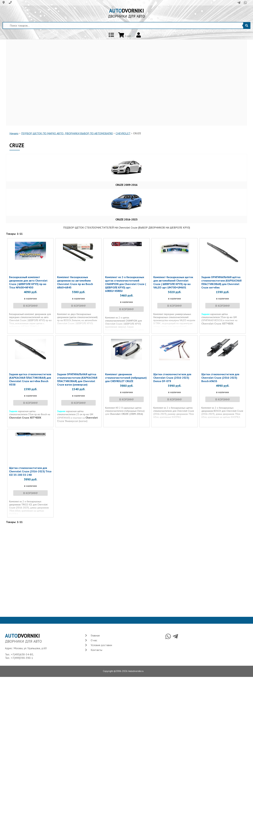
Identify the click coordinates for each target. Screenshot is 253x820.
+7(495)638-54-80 (22, 654)
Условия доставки (101, 645)
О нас (94, 640)
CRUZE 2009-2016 (126, 184)
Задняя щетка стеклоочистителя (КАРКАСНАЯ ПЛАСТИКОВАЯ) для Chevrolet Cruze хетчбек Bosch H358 (30, 379)
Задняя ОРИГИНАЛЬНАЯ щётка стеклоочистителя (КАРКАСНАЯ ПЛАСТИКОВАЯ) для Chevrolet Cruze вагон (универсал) (77, 379)
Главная (95, 635)
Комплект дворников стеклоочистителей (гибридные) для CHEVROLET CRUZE (126, 377)
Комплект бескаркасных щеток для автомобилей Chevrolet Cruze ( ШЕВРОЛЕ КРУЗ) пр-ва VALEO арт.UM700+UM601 (173, 282)
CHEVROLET (123, 133)
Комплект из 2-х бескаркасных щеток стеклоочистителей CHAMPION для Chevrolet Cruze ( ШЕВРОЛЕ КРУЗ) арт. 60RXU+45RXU (125, 284)
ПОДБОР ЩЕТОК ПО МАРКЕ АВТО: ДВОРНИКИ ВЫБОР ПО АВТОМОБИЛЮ (67, 133)
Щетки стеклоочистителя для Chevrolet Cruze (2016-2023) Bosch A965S (220, 377)
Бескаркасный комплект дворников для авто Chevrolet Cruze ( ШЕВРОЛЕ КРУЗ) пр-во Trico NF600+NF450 (28, 282)
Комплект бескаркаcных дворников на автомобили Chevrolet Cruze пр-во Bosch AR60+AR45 (75, 282)
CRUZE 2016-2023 (126, 219)
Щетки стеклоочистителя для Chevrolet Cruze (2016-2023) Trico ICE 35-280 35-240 (30, 471)
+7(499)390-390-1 (22, 658)
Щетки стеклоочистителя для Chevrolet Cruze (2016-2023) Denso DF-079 (172, 377)
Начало (13, 133)
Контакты (96, 650)
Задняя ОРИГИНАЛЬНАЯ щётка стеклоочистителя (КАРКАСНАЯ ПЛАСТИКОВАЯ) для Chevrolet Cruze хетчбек (221, 282)
